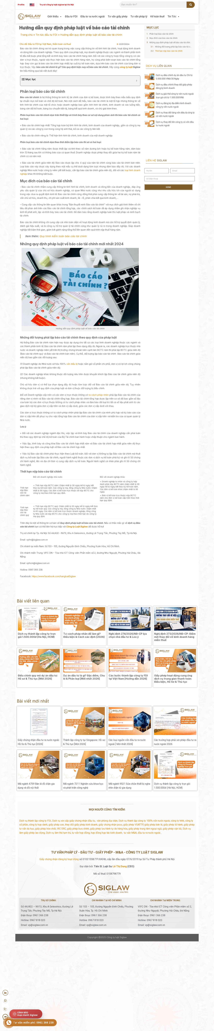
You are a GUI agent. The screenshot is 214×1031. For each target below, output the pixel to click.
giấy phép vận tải (172, 828)
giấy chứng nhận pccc (110, 824)
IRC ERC (61, 828)
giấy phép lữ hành (173, 824)
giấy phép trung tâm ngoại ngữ (145, 828)
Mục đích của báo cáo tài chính (163, 38)
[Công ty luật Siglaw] (29, 16)
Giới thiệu (52, 16)
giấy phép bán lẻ (153, 824)
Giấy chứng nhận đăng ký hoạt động (59, 859)
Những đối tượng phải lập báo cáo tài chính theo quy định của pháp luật (173, 47)
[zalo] (5, 1009)
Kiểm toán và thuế (62, 44)
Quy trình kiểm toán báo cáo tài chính (63, 236)
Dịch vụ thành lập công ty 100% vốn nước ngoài (144, 820)
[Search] (191, 5)
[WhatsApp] (5, 1000)
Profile (21, 4)
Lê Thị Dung (120, 866)
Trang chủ (26, 34)
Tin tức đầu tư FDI (46, 34)
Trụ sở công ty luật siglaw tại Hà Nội (56, 4)
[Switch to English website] (32, 4)
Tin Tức (172, 16)
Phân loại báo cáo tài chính (161, 34)
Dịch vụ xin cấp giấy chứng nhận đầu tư (73, 820)
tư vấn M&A (130, 832)
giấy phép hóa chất (45, 828)
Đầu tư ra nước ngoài (93, 16)
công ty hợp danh (38, 824)
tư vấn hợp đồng (81, 832)
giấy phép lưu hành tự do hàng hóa (108, 828)
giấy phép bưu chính (78, 828)
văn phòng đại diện (107, 820)
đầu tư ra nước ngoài (149, 832)
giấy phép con (56, 824)
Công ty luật (113, 937)
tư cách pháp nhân (99, 395)
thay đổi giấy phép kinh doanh (81, 824)
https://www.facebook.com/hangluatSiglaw (53, 576)
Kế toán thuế (157, 16)
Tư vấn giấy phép (117, 16)
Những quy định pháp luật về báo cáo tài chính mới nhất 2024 (170, 42)
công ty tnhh (177, 820)
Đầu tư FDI (71, 16)
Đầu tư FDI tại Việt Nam (39, 44)
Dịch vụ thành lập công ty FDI (35, 820)
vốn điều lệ (72, 364)
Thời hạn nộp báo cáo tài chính (169, 51)
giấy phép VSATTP (133, 824)
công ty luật (126, 67)
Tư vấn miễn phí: (33, 1022)
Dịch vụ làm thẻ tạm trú (58, 832)
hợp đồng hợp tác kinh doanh (106, 832)
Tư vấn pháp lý (138, 16)
